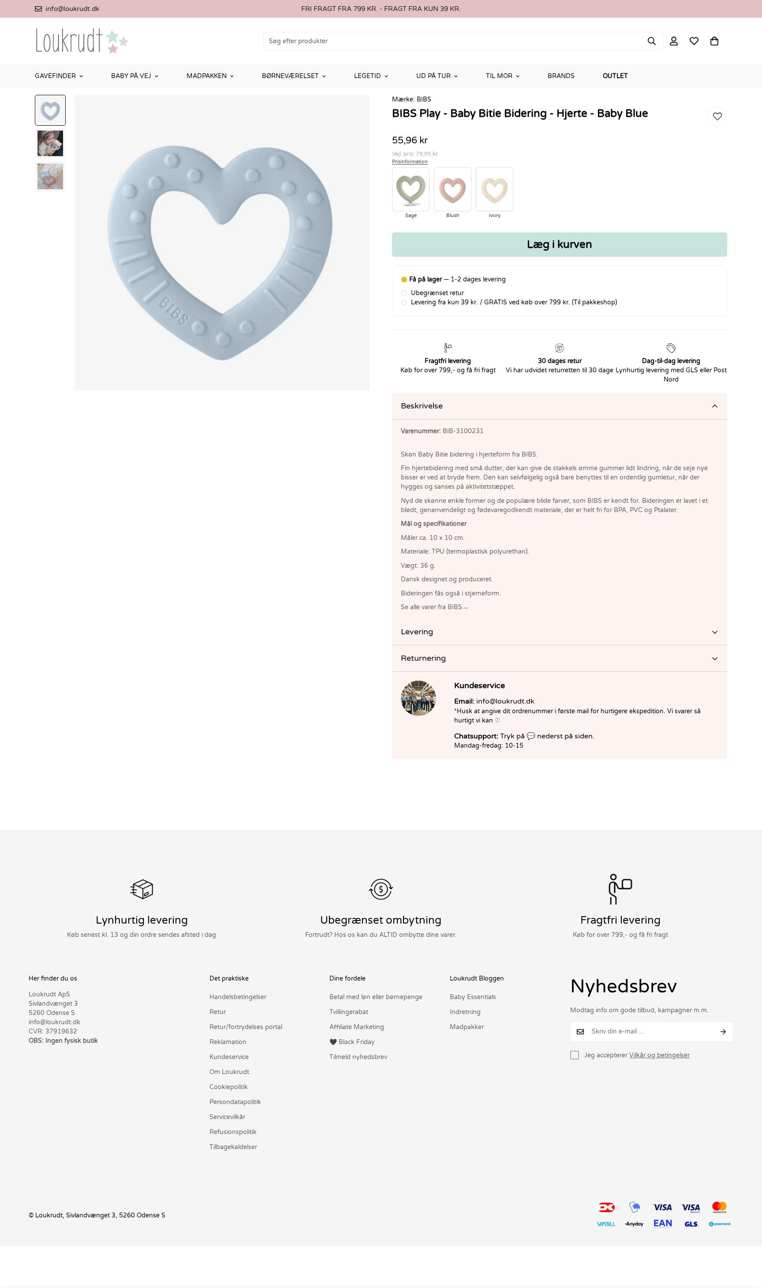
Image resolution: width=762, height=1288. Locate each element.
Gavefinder (55, 76)
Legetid (367, 76)
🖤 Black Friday (352, 1042)
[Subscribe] (723, 1032)
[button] (714, 41)
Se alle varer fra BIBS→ (434, 607)
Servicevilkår (227, 1117)
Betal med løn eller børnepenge (375, 997)
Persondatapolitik (235, 1102)
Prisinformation (410, 162)
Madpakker (467, 1027)
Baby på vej (131, 76)
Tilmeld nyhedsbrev (358, 1057)
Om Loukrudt (229, 1072)
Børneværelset (290, 76)
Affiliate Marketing (356, 1027)
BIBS (424, 99)
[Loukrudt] (82, 41)
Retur (217, 1012)
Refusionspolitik (233, 1132)
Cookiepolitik (228, 1087)
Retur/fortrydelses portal (245, 1027)
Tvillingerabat (348, 1012)
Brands (561, 76)
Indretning (465, 1012)
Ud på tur (433, 76)
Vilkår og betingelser (659, 1055)
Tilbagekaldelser (233, 1147)
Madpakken (207, 76)
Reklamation (228, 1042)
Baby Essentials (473, 997)
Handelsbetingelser (237, 997)
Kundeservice (229, 1057)
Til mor (499, 76)
